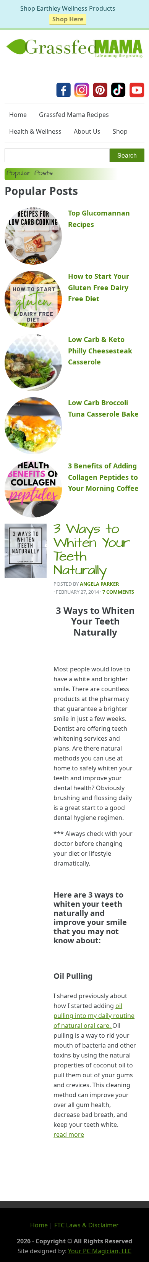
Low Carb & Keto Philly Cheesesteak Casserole (100, 350)
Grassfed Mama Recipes (74, 114)
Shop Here (67, 19)
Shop (120, 131)
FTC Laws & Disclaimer (86, 1225)
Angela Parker (99, 583)
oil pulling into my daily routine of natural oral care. (93, 1016)
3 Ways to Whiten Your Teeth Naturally (91, 551)
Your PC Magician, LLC (99, 1251)
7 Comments (118, 591)
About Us (87, 131)
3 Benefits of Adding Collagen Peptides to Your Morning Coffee (103, 477)
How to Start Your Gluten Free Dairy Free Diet (98, 287)
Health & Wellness (35, 131)
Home (18, 114)
